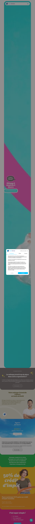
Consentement (11, 253)
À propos (25, 253)
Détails (20, 253)
